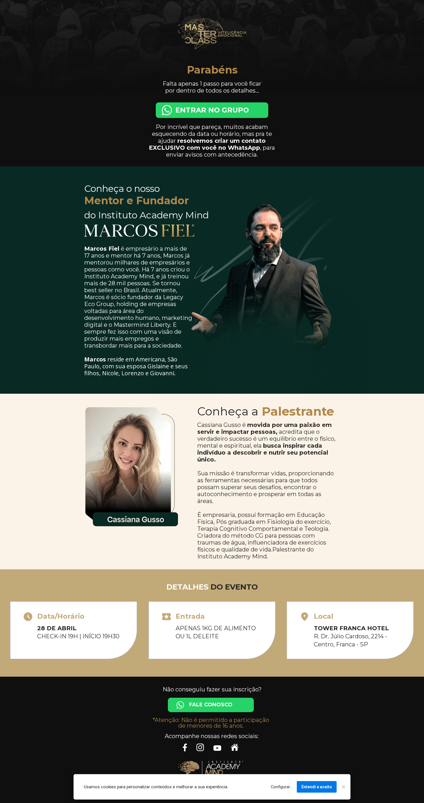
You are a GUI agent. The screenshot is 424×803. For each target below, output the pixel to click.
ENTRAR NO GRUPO (212, 110)
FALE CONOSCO (210, 705)
